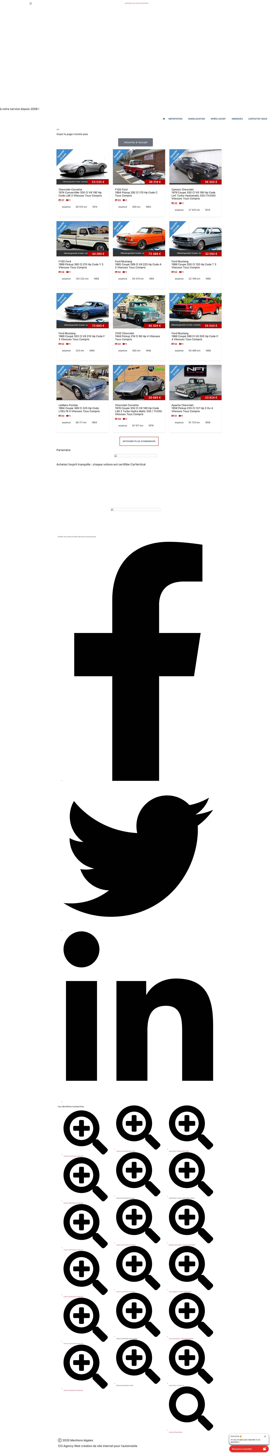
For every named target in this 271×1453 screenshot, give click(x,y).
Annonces (237, 119)
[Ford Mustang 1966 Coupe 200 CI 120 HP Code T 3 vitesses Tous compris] (195, 238)
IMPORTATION (176, 119)
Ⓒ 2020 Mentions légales (75, 1440)
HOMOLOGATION (196, 119)
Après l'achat (218, 119)
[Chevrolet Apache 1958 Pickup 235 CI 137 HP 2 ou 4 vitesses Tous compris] (195, 382)
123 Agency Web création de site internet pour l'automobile (97, 1446)
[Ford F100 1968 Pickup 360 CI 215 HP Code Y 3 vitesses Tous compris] (82, 238)
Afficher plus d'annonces (139, 441)
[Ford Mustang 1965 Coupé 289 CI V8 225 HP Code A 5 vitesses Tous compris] (139, 238)
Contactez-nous (257, 119)
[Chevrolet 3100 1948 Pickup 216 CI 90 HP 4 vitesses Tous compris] (139, 310)
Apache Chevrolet (182, 405)
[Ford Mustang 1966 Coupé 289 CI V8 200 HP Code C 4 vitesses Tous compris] (195, 310)
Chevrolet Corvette (70, 189)
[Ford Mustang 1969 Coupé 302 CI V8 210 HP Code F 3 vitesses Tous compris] (82, 310)
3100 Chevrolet (124, 333)
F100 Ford (121, 189)
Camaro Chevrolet (182, 189)
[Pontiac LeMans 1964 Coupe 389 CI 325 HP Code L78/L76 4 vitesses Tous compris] (82, 382)
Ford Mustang (123, 261)
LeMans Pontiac (68, 405)
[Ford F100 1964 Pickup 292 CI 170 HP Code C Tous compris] (139, 166)
